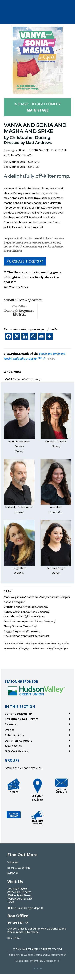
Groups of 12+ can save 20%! (23, 768)
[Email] (41, 336)
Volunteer (12, 862)
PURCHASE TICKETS (23, 261)
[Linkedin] (24, 336)
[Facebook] (8, 336)
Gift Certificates (16, 751)
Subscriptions (14, 735)
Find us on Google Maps (25, 908)
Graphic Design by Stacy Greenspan (36, 960)
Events (9, 730)
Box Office (13, 938)
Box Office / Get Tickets (21, 719)
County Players (30, 948)
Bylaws (11, 872)
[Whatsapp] (33, 336)
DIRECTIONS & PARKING (37, 798)
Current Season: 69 (18, 713)
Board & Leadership (18, 867)
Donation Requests (18, 740)
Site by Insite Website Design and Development (36, 954)
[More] (49, 336)
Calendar (11, 724)
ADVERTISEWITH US (37, 822)
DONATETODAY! (13, 814)
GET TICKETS (13, 792)
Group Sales (13, 746)
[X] (16, 336)
